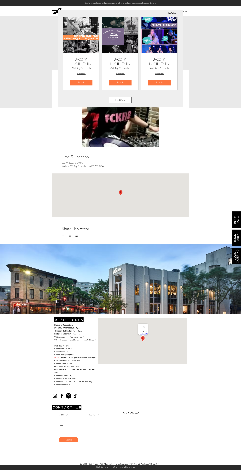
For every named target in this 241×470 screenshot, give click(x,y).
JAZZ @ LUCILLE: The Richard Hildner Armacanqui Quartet (81, 61)
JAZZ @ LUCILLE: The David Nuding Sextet (159, 61)
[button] (172, 13)
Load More (120, 100)
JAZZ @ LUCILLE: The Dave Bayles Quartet (120, 61)
